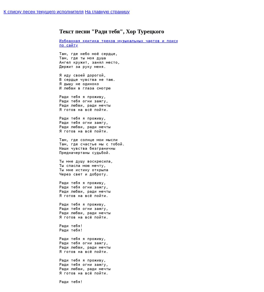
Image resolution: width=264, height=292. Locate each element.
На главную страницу (107, 11)
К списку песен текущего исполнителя (44, 11)
